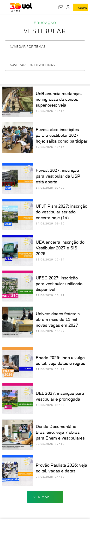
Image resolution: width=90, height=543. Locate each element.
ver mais (41, 497)
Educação (45, 23)
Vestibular (45, 31)
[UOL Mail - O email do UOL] (61, 7)
